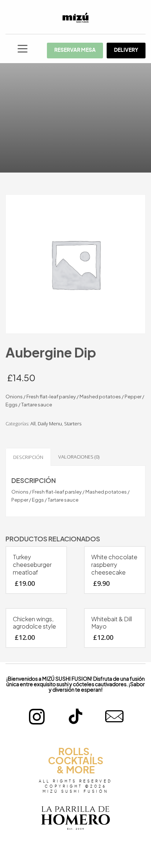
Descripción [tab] (28, 457)
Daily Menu (50, 423)
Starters (72, 423)
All (33, 423)
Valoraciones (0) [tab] (78, 456)
